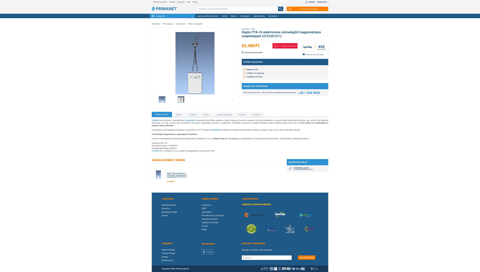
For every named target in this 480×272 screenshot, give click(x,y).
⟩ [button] (233, 100)
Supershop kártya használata (314, 54)
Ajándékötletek (259, 16)
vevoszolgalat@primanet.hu (303, 169)
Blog (188, 2)
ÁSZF (204, 208)
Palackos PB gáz (168, 249)
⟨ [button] (157, 100)
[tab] (162, 114)
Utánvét (165, 215)
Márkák (234, 16)
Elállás (194, 2)
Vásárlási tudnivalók (160, 2)
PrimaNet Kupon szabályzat (213, 215)
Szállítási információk (210, 222)
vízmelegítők (215, 130)
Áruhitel (205, 226)
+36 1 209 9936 (309, 92)
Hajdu (155, 120)
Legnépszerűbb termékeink (207, 16)
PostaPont (166, 208)
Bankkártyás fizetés (169, 212)
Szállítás (172, 2)
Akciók (224, 16)
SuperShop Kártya (169, 205)
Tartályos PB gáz (168, 253)
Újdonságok (245, 16)
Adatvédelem (207, 212)
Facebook (209, 252)
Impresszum (207, 205)
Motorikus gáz (167, 260)
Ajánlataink (272, 16)
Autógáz (165, 256)
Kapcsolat (181, 2)
